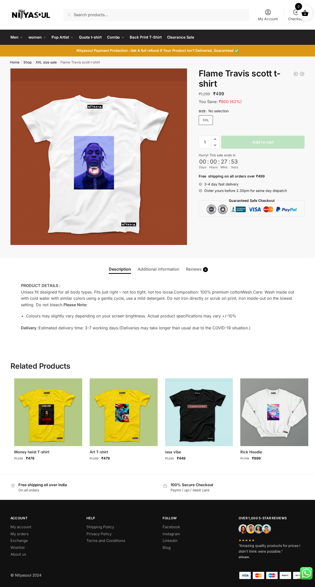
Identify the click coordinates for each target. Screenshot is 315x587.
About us (18, 554)
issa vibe (173, 452)
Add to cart (263, 142)
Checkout (296, 19)
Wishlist (17, 547)
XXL (206, 120)
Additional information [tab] (158, 269)
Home (14, 62)
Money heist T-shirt (31, 452)
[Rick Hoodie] (274, 412)
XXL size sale (46, 62)
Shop (27, 62)
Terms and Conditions (105, 540)
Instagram (171, 533)
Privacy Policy (99, 533)
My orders (19, 533)
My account (20, 527)
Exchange (19, 540)
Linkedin (170, 540)
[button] (215, 139)
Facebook (171, 527)
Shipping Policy (100, 527)
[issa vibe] (199, 412)
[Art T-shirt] (302, 73)
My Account (268, 19)
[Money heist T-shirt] (295, 73)
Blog (167, 547)
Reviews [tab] (196, 269)
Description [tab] (120, 269)
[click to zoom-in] (98, 156)
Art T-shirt (99, 452)
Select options (48, 469)
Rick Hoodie (251, 452)
